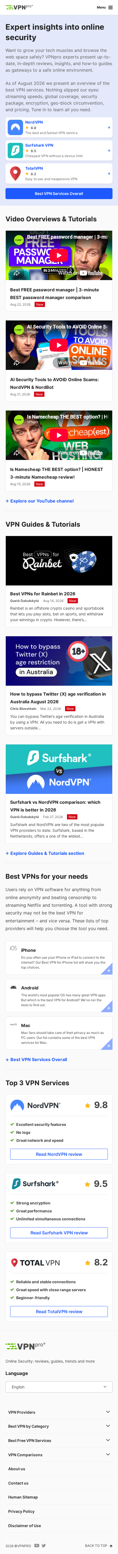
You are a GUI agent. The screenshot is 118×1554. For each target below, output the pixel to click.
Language (16, 1373)
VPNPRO (24, 1546)
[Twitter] (43, 1545)
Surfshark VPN (39, 145)
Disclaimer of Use (24, 1525)
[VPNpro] (19, 7)
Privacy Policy (21, 1511)
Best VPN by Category (28, 1426)
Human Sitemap (23, 1497)
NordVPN (34, 122)
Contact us (18, 1483)
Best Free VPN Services (29, 1440)
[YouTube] (36, 1545)
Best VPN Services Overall (59, 193)
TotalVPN (34, 168)
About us (16, 1468)
